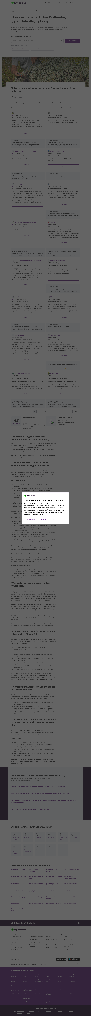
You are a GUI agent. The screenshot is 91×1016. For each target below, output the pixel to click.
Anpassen (54, 519)
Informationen (42, 510)
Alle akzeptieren (31, 519)
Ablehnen (43, 519)
